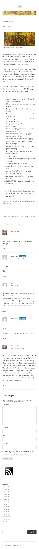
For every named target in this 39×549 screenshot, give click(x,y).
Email (5, 436)
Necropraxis (8, 203)
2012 (7, 519)
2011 (6, 521)
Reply (4, 249)
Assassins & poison (29, 216)
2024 (6, 489)
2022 (6, 494)
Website (5, 444)
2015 (6, 511)
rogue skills (19, 62)
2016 (6, 509)
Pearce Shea (15, 231)
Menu (19, 6)
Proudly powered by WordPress (11, 545)
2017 (6, 506)
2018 (6, 504)
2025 (6, 487)
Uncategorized (22, 201)
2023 (6, 492)
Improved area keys (10, 216)
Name (5, 428)
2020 (6, 499)
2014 (6, 514)
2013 (7, 516)
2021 (6, 497)
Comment (6, 405)
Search (4, 529)
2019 (6, 501)
